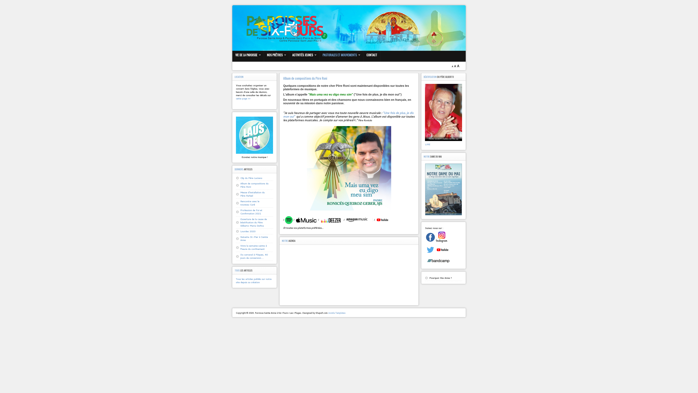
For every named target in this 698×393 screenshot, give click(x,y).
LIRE (427, 144)
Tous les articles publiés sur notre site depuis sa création (254, 280)
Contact (371, 55)
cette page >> (243, 98)
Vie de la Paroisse (246, 55)
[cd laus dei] (254, 134)
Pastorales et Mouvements (340, 55)
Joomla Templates (337, 312)
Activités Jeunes (302, 55)
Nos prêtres (275, 55)
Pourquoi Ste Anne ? (440, 277)
